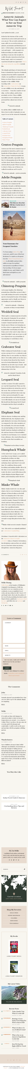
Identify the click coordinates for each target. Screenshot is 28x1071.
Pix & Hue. (21, 1067)
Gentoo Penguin (7, 122)
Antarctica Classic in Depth (12, 86)
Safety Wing (16, 252)
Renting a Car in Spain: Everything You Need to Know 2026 (19, 1020)
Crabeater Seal (6, 131)
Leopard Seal (6, 133)
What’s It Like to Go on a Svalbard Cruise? (19, 1029)
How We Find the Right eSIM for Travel (19, 1045)
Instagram (4, 603)
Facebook (20, 601)
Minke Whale (6, 140)
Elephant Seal (6, 135)
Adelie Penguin (6, 124)
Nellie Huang (6, 583)
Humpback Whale (7, 137)
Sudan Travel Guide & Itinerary (14, 798)
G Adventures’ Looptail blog (11, 531)
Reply (3, 704)
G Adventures (15, 84)
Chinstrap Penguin (7, 127)
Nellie (3, 711)
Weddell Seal (6, 129)
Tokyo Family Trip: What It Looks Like (18, 1012)
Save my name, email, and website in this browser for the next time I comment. (14, 662)
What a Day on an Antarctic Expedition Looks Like (19, 1037)
